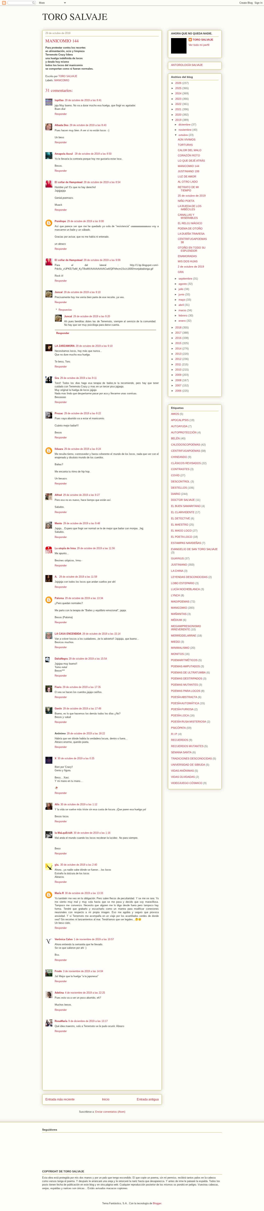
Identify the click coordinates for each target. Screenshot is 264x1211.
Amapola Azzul (64, 153)
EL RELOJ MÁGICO (190, 223)
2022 (178, 104)
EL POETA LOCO (181, 536)
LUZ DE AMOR (187, 176)
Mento (58, 523)
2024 (178, 93)
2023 (178, 98)
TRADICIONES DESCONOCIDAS (191, 758)
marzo (183, 310)
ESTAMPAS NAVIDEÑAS (186, 543)
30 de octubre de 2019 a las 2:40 (78, 864)
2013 (178, 353)
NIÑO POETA (186, 200)
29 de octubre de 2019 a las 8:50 (93, 153)
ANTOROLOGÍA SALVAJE (187, 64)
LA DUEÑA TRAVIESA (191, 233)
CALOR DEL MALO (189, 150)
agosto (183, 283)
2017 (178, 332)
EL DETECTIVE (180, 518)
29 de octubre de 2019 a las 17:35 (82, 687)
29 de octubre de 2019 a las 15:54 (88, 658)
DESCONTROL (180, 481)
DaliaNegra (61, 658)
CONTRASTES (180, 469)
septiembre (186, 278)
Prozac (59, 413)
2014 (178, 348)
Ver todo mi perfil (199, 44)
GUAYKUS (177, 558)
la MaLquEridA (63, 832)
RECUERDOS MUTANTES (187, 746)
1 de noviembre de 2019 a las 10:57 (94, 939)
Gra (57, 378)
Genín (58, 708)
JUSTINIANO (179, 564)
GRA (181, 272)
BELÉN (175, 438)
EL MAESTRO (179, 524)
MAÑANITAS (179, 613)
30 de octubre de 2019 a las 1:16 (92, 832)
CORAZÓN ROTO (189, 155)
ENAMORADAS (187, 256)
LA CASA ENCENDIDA (68, 633)
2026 (178, 82)
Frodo (58, 971)
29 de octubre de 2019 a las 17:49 (82, 708)
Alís (57, 804)
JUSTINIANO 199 (188, 171)
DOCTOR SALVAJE (183, 499)
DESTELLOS (179, 487)
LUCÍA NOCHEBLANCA (185, 589)
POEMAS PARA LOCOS (185, 690)
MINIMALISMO (180, 647)
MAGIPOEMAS (180, 601)
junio (182, 294)
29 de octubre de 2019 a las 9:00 (85, 221)
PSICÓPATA (178, 727)
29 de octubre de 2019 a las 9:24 (82, 448)
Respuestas (65, 309)
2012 (178, 358)
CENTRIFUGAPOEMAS (185, 450)
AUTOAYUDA (179, 426)
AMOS (175, 413)
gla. (57, 864)
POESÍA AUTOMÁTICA (185, 703)
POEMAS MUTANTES (184, 684)
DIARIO (175, 493)
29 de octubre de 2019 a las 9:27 (81, 494)
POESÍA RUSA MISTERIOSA (188, 721)
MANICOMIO (61, 80)
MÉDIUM (176, 619)
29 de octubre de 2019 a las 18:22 (86, 733)
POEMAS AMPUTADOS (185, 666)
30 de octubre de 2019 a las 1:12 (78, 804)
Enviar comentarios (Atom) (110, 1111)
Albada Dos (61, 125)
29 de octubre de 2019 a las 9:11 (78, 378)
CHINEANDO (179, 456)
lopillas (59, 100)
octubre (184, 134)
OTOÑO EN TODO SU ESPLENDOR (191, 249)
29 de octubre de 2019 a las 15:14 (101, 633)
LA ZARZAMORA (65, 345)
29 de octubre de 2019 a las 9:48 (81, 523)
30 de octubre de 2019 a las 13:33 (84, 893)
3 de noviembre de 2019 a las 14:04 (83, 971)
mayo (182, 299)
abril (182, 304)
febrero (183, 315)
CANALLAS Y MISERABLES (188, 216)
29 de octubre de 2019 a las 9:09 (102, 260)
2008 (178, 380)
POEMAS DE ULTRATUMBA (188, 672)
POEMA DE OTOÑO (190, 228)
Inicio (105, 1099)
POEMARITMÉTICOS (184, 660)
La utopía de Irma (65, 548)
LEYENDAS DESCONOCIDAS (189, 577)
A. (56, 576)
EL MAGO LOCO (181, 530)
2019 (178, 119)
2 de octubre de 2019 (191, 266)
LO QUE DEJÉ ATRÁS (191, 160)
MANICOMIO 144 (188, 166)
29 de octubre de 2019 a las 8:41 (83, 100)
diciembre (185, 124)
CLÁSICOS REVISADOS (186, 463)
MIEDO (175, 641)
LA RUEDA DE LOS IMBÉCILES (189, 208)
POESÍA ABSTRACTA (184, 697)
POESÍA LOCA (180, 715)
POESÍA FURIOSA (182, 709)
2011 (178, 364)
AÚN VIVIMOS (186, 139)
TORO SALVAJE (74, 16)
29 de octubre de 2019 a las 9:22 (82, 413)
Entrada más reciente (60, 1099)
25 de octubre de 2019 (192, 195)
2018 (178, 327)
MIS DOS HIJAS (188, 261)
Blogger (157, 1203)
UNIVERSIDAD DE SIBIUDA (188, 764)
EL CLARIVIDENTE (182, 512)
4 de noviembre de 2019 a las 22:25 (85, 992)
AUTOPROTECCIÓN (184, 432)
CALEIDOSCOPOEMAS (185, 444)
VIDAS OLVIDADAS (183, 776)
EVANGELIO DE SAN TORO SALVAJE (194, 549)
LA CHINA (177, 570)
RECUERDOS (179, 739)
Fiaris (58, 687)
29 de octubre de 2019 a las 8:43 (88, 125)
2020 (178, 114)
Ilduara (59, 448)
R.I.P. (174, 733)
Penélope (60, 221)
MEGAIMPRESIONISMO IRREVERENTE (186, 628)
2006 (178, 390)
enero (183, 320)
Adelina (59, 992)
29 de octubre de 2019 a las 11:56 (96, 548)
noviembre (185, 129)
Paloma (59, 598)
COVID (175, 475)
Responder (61, 113)
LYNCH (175, 595)
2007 (178, 385)
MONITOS (177, 653)
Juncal (59, 292)
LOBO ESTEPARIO (182, 583)
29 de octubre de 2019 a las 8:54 (102, 182)
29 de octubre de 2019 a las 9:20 (91, 316)
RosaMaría (61, 1021)
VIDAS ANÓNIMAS (182, 770)
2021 (178, 109)
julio (181, 289)
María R (59, 893)
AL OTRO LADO (188, 181)
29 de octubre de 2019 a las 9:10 (82, 292)
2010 (178, 369)
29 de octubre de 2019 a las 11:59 (78, 576)
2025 (178, 88)
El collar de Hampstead (69, 182)
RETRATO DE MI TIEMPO (188, 189)
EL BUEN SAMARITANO (186, 506)
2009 (178, 374)
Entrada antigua (148, 1099)
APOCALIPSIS (180, 420)
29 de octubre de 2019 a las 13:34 (84, 598)
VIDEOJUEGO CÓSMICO (186, 783)
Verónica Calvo (64, 939)
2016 (178, 337)
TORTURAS (185, 144)
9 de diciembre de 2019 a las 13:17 (88, 1021)
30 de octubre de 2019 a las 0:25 (76, 758)
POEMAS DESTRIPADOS (186, 678)
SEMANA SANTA (181, 752)
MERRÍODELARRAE (183, 635)
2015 (178, 343)
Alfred (58, 494)
